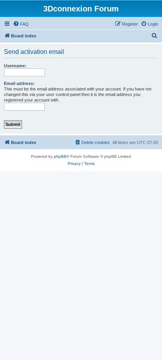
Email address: (19, 83)
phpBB (60, 156)
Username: (15, 65)
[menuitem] (21, 24)
